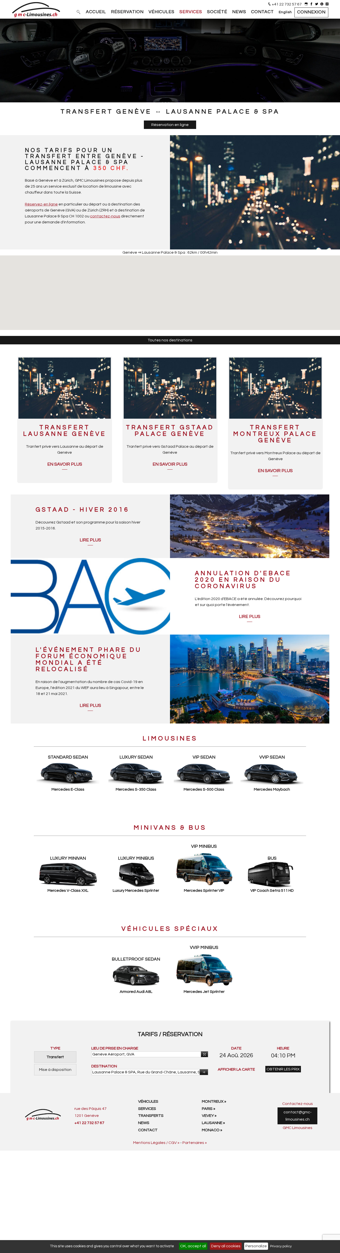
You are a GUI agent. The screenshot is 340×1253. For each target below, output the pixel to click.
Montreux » (214, 1101)
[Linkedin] (321, 4)
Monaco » (212, 1130)
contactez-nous (105, 216)
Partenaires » (194, 1143)
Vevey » (209, 1116)
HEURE (283, 1048)
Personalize (256, 1246)
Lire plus (90, 540)
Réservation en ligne (170, 125)
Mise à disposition (55, 1070)
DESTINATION (104, 1066)
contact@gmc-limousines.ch (297, 1115)
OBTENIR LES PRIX (283, 1069)
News (143, 1123)
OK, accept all (193, 1246)
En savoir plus (64, 464)
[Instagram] (327, 4)
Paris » (208, 1109)
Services (147, 1109)
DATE (236, 1048)
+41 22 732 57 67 (287, 4)
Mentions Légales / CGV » (156, 1143)
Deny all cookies (225, 1246)
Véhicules (148, 1101)
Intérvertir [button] (204, 1072)
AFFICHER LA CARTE (236, 1069)
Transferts (151, 1116)
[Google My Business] (306, 4)
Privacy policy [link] (281, 1246)
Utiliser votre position (204, 1054)
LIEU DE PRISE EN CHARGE (114, 1048)
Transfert (55, 1057)
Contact (148, 1130)
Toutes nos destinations (170, 340)
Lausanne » (213, 1123)
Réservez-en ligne (41, 204)
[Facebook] (311, 4)
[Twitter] (316, 4)
